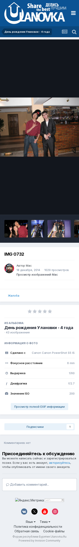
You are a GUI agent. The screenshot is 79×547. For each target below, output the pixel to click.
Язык (30, 522)
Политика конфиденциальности (38, 526)
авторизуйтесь (59, 462)
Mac (29, 265)
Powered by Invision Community (39, 540)
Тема (44, 522)
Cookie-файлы (54, 531)
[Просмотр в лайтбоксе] (39, 127)
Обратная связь (26, 531)
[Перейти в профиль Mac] (9, 268)
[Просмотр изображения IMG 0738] (59, 228)
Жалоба (13, 295)
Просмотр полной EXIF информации (39, 406)
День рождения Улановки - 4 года (38, 327)
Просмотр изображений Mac (37, 274)
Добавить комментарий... (29, 484)
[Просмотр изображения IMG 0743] (37, 228)
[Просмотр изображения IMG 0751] (16, 228)
